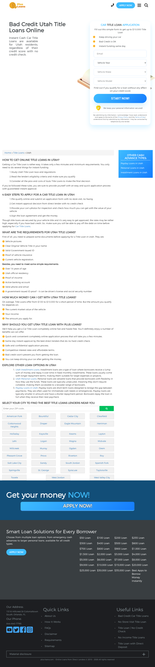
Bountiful (43, 416)
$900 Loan (120, 548)
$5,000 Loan (87, 559)
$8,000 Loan (139, 559)
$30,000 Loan (105, 570)
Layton (102, 433)
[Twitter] (16, 630)
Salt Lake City (14, 463)
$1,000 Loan (139, 548)
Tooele (14, 477)
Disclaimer (51, 634)
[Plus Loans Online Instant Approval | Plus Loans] (18, 5)
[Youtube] (9, 630)
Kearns (72, 433)
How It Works (53, 621)
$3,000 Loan (121, 554)
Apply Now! (77, 506)
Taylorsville (101, 470)
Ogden (72, 448)
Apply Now (16, 552)
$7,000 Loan (121, 559)
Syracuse (72, 470)
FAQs (48, 627)
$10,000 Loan (105, 565)
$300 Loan (86, 543)
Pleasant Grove (14, 455)
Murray (43, 448)
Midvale (102, 441)
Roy (102, 455)
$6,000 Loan (104, 559)
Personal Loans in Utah (132, 168)
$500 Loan (120, 543)
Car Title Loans (22, 226)
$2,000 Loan (104, 554)
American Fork (14, 416)
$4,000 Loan (139, 554)
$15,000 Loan (122, 565)
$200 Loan (120, 537)
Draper (43, 423)
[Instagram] (30, 630)
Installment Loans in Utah (134, 172)
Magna (72, 441)
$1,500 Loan (87, 554)
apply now (125, 5)
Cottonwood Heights (14, 425)
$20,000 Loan (140, 565)
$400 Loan (103, 543)
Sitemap (50, 646)
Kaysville (43, 433)
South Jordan (73, 463)
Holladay (14, 433)
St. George (43, 470)
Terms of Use (140, 117)
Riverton (72, 455)
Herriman (102, 423)
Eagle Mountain (72, 423)
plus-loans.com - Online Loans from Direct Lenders (63, 659)
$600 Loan (138, 543)
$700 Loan (86, 548)
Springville (14, 470)
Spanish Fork (102, 463)
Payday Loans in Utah (27, 388)
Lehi (14, 441)
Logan (43, 441)
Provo (43, 455)
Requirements (53, 640)
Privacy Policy (123, 117)
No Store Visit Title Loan (132, 621)
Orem (102, 448)
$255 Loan (138, 537)
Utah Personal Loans (26, 378)
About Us (50, 616)
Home (8, 152)
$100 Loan (103, 537)
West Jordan (58, 477)
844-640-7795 (13, 623)
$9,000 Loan (87, 565)
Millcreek (14, 448)
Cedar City (72, 416)
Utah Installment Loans (27, 369)
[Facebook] (23, 630)
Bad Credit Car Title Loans (133, 616)
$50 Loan (85, 537)
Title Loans (18, 152)
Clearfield (102, 416)
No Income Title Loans (131, 637)
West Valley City (102, 477)
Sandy (43, 463)
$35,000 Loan (122, 570)
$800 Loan (103, 548)
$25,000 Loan (88, 570)
